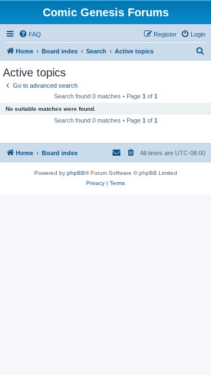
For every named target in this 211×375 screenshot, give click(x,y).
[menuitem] (30, 34)
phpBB (76, 173)
